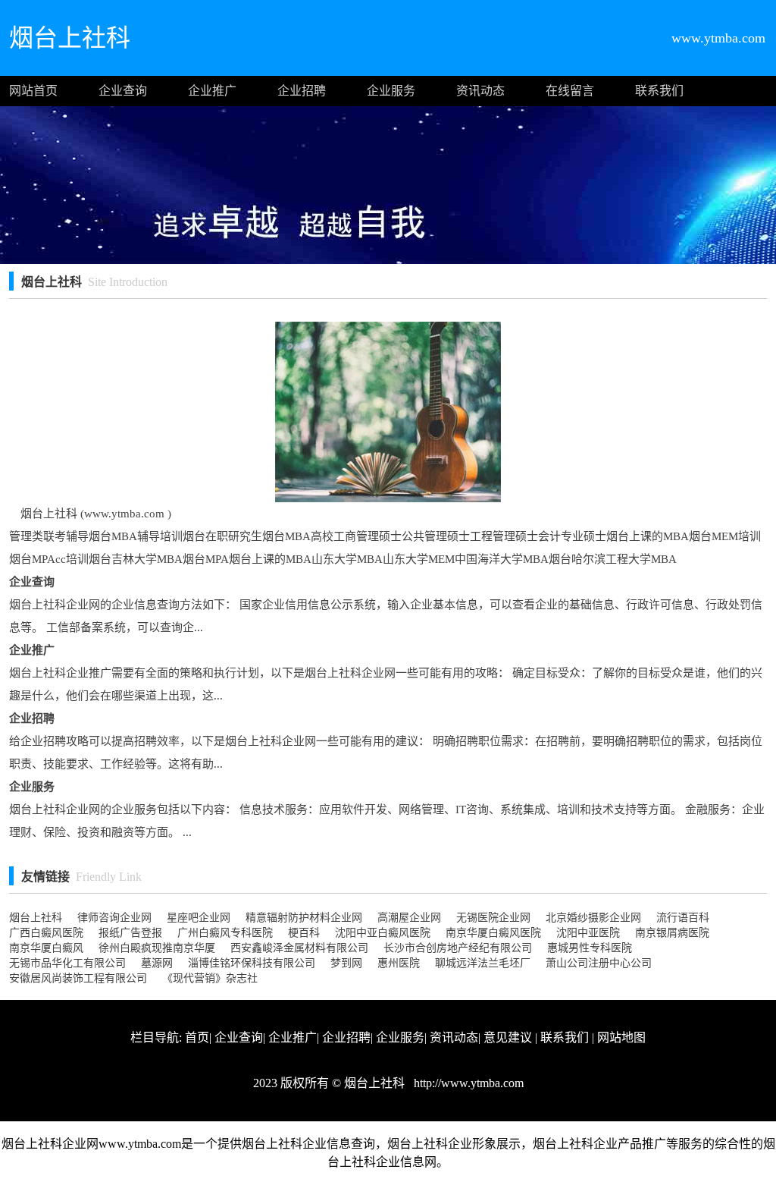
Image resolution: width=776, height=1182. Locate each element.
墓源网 (157, 963)
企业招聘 (301, 90)
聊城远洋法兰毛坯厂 (482, 963)
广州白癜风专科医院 (225, 932)
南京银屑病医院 (672, 932)
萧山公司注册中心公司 (599, 963)
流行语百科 (682, 917)
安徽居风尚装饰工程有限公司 (78, 978)
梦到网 (346, 963)
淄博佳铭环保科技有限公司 (251, 963)
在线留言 (570, 90)
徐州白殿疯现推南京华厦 (157, 948)
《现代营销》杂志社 (210, 978)
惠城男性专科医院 (589, 948)
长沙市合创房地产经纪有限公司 (457, 948)
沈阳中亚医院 (588, 932)
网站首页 (33, 90)
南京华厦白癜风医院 (493, 932)
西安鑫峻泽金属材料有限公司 (299, 948)
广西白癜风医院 (46, 932)
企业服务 (391, 90)
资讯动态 (480, 90)
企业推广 (212, 90)
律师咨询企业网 (114, 917)
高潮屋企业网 (409, 917)
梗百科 (304, 932)
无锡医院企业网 (493, 917)
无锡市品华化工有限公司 (67, 963)
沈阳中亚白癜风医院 (382, 932)
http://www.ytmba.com (467, 1083)
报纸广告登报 (130, 932)
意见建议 (507, 1037)
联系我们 (659, 90)
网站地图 (621, 1037)
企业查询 (123, 90)
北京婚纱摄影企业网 (593, 917)
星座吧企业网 (198, 917)
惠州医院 (398, 963)
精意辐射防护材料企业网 (304, 917)
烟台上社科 (35, 917)
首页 (197, 1037)
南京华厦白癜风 (46, 948)
